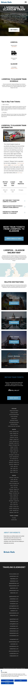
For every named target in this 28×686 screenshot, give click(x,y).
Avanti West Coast (15, 403)
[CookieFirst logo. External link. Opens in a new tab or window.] (1, 670)
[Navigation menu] (26, 2)
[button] (14, 374)
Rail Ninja (19, 411)
